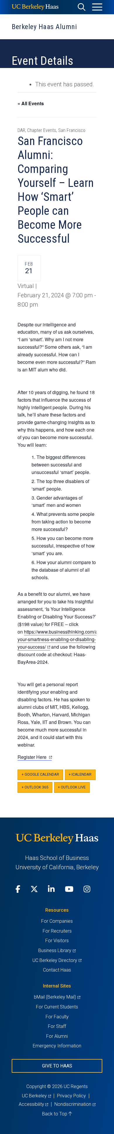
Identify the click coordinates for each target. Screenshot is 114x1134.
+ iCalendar (80, 774)
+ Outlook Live (72, 787)
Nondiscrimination (74, 1104)
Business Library (56, 950)
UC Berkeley (36, 1096)
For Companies (57, 921)
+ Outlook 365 (35, 787)
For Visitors (57, 940)
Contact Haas (57, 970)
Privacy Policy (71, 1096)
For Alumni (57, 1036)
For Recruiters (57, 931)
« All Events (31, 103)
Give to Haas (57, 1066)
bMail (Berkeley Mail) (57, 997)
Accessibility (33, 1104)
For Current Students (57, 1007)
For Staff (57, 1026)
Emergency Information (57, 1046)
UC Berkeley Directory (56, 960)
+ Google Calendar (40, 774)
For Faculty (57, 1016)
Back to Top (55, 1113)
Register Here (35, 757)
